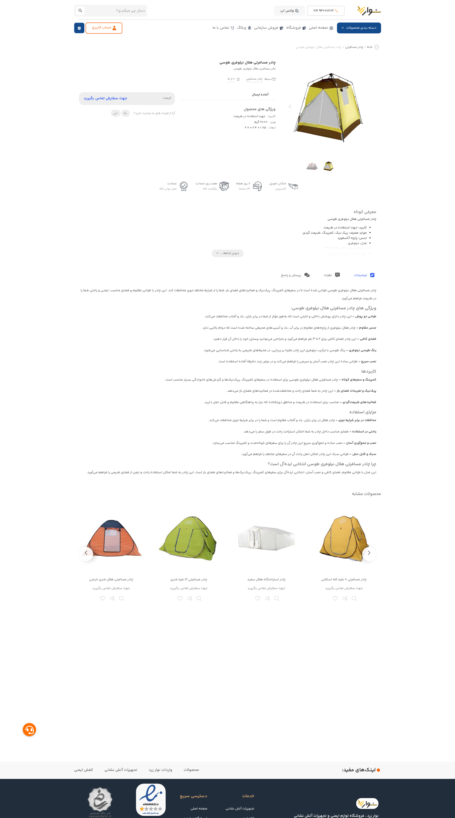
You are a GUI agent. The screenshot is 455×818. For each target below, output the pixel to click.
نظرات (328, 275)
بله (125, 113)
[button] (79, 28)
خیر (115, 113)
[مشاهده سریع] (354, 597)
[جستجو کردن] (80, 11)
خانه (370, 47)
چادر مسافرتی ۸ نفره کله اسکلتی (344, 579)
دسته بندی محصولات (361, 28)
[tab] (364, 275)
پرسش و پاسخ (291, 275)
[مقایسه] (345, 597)
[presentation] (290, 108)
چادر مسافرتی (354, 47)
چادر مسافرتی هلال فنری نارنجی (111, 579)
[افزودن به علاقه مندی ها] (335, 597)
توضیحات (361, 275)
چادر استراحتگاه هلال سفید (266, 579)
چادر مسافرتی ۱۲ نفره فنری (188, 579)
